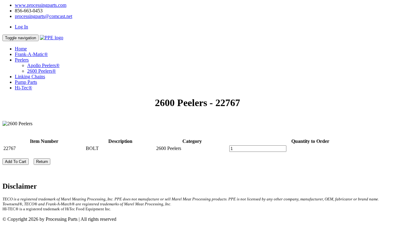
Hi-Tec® (23, 87)
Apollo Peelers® (43, 65)
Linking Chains (30, 76)
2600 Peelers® (41, 71)
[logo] (51, 37)
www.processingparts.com (40, 5)
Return (42, 161)
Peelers (22, 59)
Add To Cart (15, 161)
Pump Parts (26, 82)
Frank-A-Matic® (31, 54)
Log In (21, 26)
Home (21, 48)
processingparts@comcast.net (43, 16)
